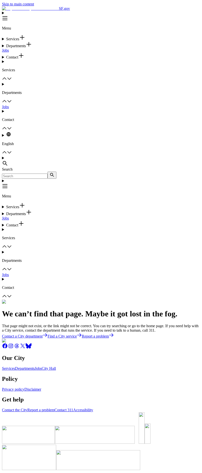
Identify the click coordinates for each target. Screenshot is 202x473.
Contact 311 (63, 410)
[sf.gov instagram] (11, 347)
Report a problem (40, 410)
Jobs (5, 50)
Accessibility (83, 410)
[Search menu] (101, 161)
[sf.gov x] (23, 347)
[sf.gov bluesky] (29, 347)
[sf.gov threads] (17, 347)
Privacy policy (13, 389)
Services (8, 368)
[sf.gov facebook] (5, 347)
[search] (52, 175)
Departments (25, 368)
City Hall (49, 368)
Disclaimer (32, 389)
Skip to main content (18, 4)
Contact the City (14, 410)
